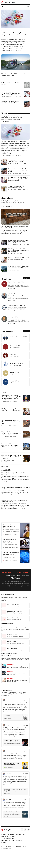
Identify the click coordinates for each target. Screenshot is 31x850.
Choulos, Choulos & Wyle (16, 244)
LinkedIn (9, 848)
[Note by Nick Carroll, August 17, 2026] (15, 710)
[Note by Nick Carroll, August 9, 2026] (15, 808)
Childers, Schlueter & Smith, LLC (10, 236)
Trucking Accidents (6, 71)
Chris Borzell (11, 294)
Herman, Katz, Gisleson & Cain (16, 282)
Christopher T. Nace (13, 317)
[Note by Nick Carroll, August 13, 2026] (15, 759)
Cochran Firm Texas (14, 163)
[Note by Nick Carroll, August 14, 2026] (15, 735)
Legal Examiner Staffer (8, 50)
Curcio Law (12, 253)
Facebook (3, 848)
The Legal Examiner (9, 846)
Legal (2, 30)
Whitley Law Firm (7, 425)
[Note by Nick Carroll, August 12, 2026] (15, 784)
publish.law (24, 846)
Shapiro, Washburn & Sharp (16, 259)
